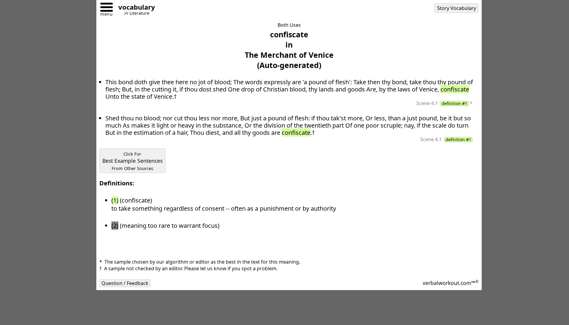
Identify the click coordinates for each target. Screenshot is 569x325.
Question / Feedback (125, 283)
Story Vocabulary (456, 8)
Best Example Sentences (132, 161)
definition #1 (454, 103)
